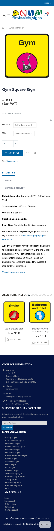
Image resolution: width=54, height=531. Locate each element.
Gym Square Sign (18, 89)
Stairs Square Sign (14, 328)
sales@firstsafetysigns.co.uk (18, 396)
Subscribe (7, 427)
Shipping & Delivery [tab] (14, 188)
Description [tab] (8, 172)
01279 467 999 (12, 389)
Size (4, 133)
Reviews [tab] (8, 180)
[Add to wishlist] (27, 153)
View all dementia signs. (13, 272)
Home (3, 28)
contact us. (7, 239)
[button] (26, 295)
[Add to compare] (35, 153)
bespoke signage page (33, 235)
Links (46, 3)
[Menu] (9, 15)
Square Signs (12, 161)
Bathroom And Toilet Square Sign (40, 330)
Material (6, 125)
